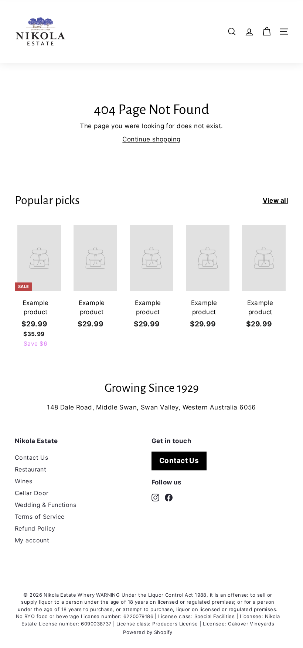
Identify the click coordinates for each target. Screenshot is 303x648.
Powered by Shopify (148, 632)
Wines (23, 481)
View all (275, 200)
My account (32, 540)
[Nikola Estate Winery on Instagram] (155, 497)
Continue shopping (151, 139)
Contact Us (31, 457)
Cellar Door (32, 493)
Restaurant (30, 469)
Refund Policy (35, 528)
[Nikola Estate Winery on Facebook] (169, 497)
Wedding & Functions (45, 504)
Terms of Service (40, 516)
